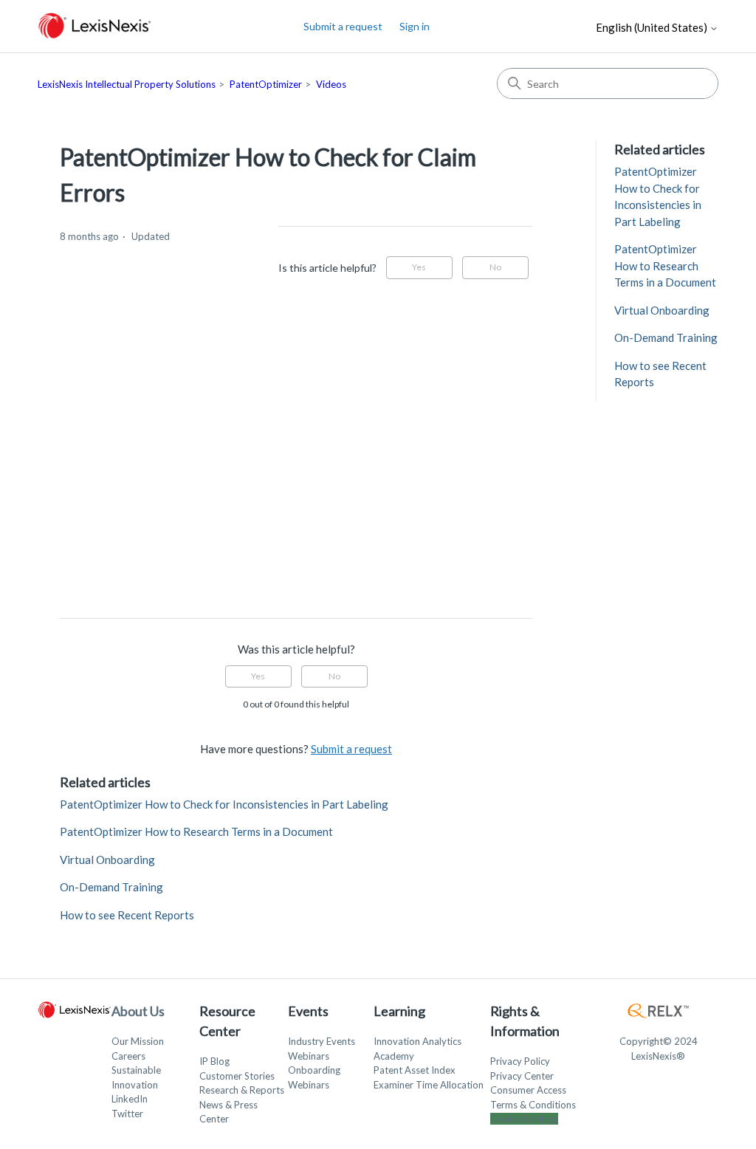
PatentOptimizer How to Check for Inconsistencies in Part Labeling (224, 804)
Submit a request (342, 26)
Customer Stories (237, 1076)
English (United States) (652, 27)
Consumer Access (528, 1090)
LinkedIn (129, 1099)
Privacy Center (522, 1076)
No (495, 266)
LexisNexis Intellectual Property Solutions (127, 84)
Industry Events (321, 1041)
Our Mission (137, 1041)
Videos (331, 84)
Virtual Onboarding (107, 859)
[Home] (95, 26)
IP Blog (214, 1061)
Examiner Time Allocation (429, 1085)
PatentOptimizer (266, 84)
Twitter (127, 1113)
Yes (419, 266)
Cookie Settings (524, 1119)
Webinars (308, 1056)
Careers (128, 1056)
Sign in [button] (414, 26)
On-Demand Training (111, 887)
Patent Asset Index (415, 1070)
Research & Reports (241, 1090)
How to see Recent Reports (127, 915)
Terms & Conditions (533, 1105)
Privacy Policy (520, 1061)
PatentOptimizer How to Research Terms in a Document (196, 831)
